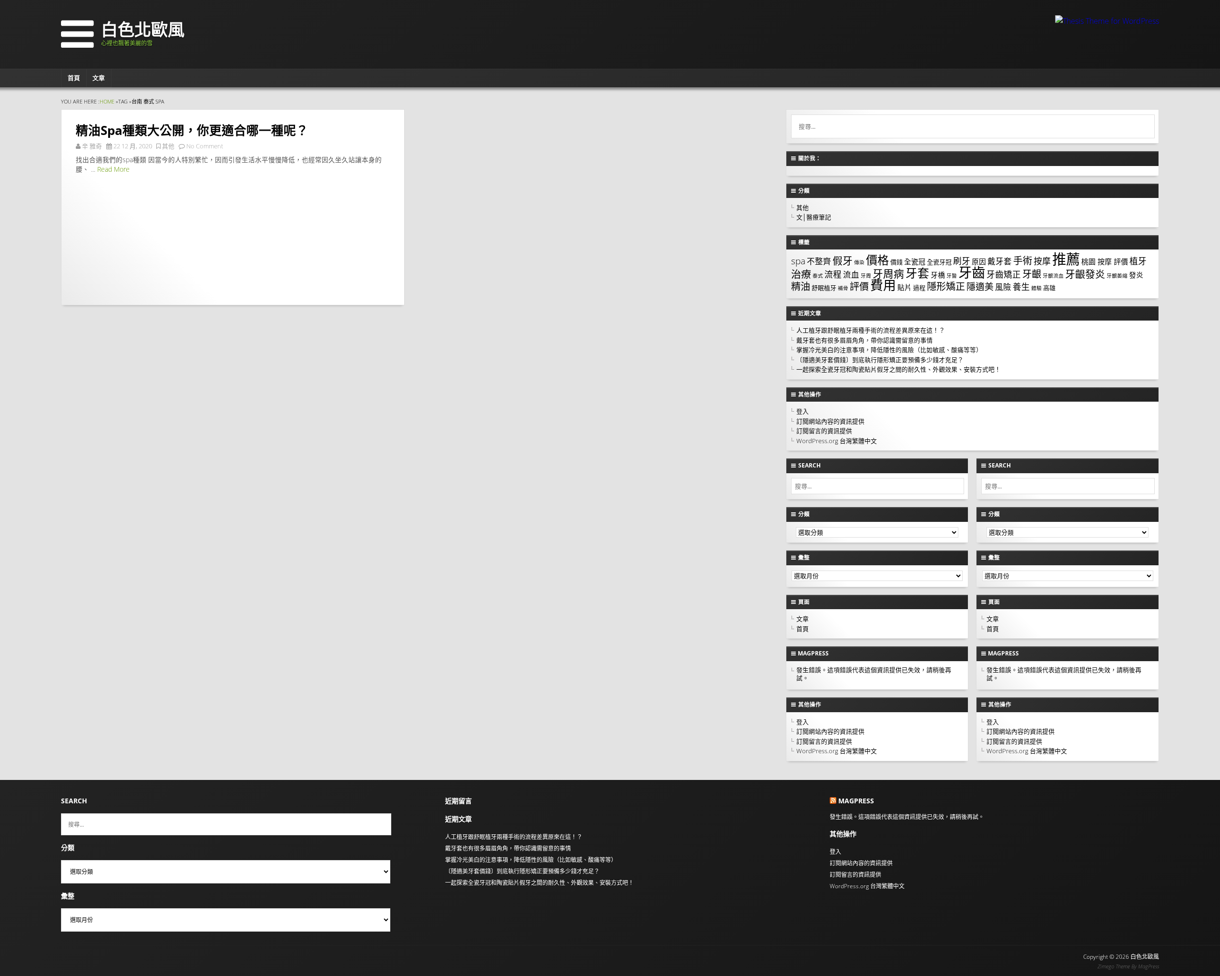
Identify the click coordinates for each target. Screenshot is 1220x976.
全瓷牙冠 (939, 262)
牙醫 (951, 275)
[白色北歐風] (78, 45)
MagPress (1148, 966)
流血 (851, 274)
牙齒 (971, 272)
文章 (98, 77)
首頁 (74, 77)
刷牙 (961, 261)
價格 (877, 260)
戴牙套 (999, 261)
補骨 (843, 288)
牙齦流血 (1053, 275)
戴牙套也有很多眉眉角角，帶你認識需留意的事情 (864, 340)
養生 (1021, 286)
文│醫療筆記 (813, 217)
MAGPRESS (813, 653)
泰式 (818, 275)
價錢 (896, 262)
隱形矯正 (946, 286)
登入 (802, 411)
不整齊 (819, 261)
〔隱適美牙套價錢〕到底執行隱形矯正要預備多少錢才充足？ (880, 359)
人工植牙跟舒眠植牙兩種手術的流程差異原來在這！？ (870, 330)
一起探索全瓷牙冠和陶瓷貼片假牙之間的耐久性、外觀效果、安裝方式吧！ (898, 369)
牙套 (917, 273)
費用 (883, 285)
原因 (979, 261)
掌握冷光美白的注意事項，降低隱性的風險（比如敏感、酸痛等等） (889, 349)
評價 (859, 286)
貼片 (904, 287)
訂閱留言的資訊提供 (824, 430)
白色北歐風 (142, 29)
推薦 (1066, 259)
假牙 (843, 260)
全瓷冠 (914, 261)
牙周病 (888, 273)
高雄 (1049, 287)
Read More (113, 169)
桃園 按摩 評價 (1104, 261)
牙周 (866, 275)
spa (798, 261)
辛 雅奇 (92, 146)
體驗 (1036, 288)
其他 (168, 146)
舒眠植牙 (824, 287)
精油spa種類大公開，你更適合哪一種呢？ (192, 130)
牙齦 (1031, 274)
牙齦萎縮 (1117, 275)
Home (107, 101)
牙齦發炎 (1085, 273)
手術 (1022, 260)
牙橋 (938, 275)
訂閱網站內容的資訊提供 (830, 421)
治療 (801, 273)
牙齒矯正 (1003, 274)
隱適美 (980, 286)
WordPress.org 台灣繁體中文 (836, 440)
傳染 (859, 262)
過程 (919, 287)
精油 (800, 286)
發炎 (1136, 275)
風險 (1003, 286)
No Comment (204, 146)
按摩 (1042, 261)
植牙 (1138, 261)
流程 (833, 274)
